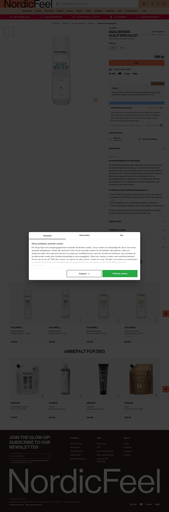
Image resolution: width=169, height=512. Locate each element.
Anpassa (83, 273)
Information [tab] (84, 235)
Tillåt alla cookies (119, 273)
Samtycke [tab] (47, 235)
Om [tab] (121, 235)
